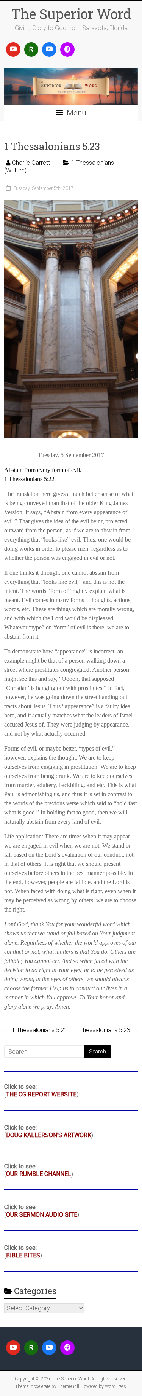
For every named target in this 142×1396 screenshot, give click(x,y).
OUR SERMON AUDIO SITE (41, 1214)
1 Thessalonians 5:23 (106, 1030)
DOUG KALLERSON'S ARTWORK (48, 1135)
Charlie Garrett (31, 162)
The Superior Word (71, 14)
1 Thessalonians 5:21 (35, 1030)
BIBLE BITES (23, 1255)
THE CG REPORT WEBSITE (41, 1094)
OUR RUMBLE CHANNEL (38, 1174)
